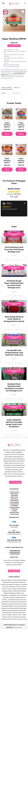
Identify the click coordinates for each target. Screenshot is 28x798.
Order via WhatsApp (14, 45)
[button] (3, 3)
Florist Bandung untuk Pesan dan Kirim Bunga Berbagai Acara (14, 249)
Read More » (14, 255)
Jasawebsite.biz (17, 627)
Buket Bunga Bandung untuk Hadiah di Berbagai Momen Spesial (14, 319)
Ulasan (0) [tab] (16, 87)
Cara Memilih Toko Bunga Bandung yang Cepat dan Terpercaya (14, 352)
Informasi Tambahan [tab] (6, 87)
